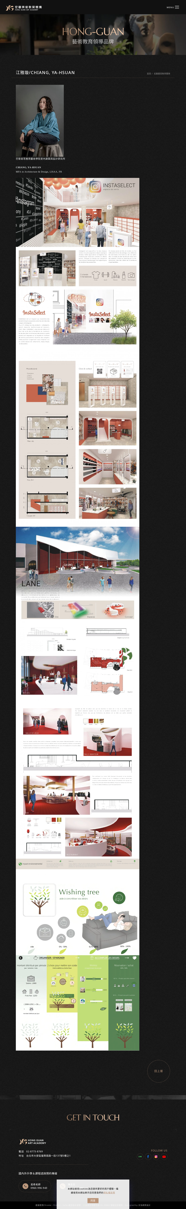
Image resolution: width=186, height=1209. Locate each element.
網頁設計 (146, 1205)
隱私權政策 (109, 1192)
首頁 (149, 73)
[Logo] (24, 8)
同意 (93, 1200)
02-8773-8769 (34, 1151)
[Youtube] (164, 1156)
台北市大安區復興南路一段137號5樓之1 (48, 1155)
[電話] (182, 595)
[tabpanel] (93, 34)
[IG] (182, 581)
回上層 (158, 1071)
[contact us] (182, 601)
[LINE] (140, 1156)
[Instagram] (156, 1156)
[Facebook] (148, 1156)
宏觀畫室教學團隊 (162, 73)
